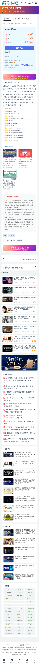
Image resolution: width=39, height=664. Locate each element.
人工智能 (19, 608)
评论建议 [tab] (17, 19)
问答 (19, 662)
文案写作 (16, 350)
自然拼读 (30, 630)
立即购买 (19, 48)
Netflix (19, 598)
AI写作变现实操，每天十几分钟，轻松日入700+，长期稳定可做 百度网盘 (25, 472)
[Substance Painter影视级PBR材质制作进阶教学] (7, 299)
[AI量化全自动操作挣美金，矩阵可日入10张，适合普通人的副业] (7, 339)
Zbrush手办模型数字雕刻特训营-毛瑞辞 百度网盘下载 (24, 548)
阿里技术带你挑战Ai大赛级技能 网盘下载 (24, 566)
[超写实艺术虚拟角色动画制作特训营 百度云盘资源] (7, 280)
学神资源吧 (21, 645)
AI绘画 (30, 589)
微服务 (30, 614)
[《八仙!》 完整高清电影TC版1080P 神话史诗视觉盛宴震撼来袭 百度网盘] (9, 517)
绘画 (19, 627)
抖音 (9, 617)
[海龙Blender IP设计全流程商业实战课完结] (7, 290)
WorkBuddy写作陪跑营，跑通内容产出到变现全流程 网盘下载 (24, 506)
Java (30, 595)
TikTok (8, 605)
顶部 (35, 662)
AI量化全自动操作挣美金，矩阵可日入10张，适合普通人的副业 (25, 462)
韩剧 (19, 633)
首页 (12, 24)
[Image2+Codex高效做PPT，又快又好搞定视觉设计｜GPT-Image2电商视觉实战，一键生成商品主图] (9, 499)
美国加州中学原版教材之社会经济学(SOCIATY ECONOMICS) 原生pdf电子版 (25, 576)
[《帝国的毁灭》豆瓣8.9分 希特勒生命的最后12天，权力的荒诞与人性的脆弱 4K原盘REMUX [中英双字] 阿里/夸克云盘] (9, 532)
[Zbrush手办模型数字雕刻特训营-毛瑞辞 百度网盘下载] (9, 550)
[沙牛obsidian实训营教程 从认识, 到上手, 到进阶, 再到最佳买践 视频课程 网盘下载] (9, 174)
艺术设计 (7, 11)
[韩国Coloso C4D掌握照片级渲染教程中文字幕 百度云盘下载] (7, 329)
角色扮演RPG (8, 633)
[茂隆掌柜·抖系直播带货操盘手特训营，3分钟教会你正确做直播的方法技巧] (9, 153)
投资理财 (16, 341)
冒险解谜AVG (30, 608)
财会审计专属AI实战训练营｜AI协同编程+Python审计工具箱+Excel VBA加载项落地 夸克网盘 (25, 454)
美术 (19, 630)
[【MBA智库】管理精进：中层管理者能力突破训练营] (9, 559)
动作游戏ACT (8, 611)
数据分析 (30, 617)
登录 (31, 3)
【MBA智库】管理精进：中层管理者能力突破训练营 (24, 557)
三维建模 (8, 608)
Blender (9, 592)
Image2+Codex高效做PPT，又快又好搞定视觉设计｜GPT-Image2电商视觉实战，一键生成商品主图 (25, 498)
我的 (27, 662)
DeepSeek (19, 595)
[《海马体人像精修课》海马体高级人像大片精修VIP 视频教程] (7, 309)
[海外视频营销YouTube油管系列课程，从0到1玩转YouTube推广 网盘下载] (25, 153)
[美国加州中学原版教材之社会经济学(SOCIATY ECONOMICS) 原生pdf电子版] (9, 576)
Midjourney (9, 598)
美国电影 (8, 630)
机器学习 (8, 620)
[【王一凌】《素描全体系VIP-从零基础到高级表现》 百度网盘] (7, 319)
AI (8, 589)
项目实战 (30, 633)
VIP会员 (12, 662)
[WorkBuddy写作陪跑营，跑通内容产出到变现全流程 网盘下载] (9, 508)
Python (9, 602)
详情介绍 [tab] (8, 19)
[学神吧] (3, 12)
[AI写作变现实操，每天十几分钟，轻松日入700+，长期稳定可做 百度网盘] (7, 348)
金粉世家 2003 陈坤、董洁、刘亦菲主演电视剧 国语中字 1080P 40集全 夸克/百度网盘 (24, 540)
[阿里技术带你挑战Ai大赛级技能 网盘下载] (9, 568)
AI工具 (19, 589)
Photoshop (30, 598)
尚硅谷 (8, 614)
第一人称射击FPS (8, 628)
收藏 (7, 240)
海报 (13, 240)
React (19, 602)
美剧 (30, 627)
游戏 (19, 624)
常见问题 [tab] (26, 19)
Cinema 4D (9, 595)
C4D (19, 592)
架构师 (30, 620)
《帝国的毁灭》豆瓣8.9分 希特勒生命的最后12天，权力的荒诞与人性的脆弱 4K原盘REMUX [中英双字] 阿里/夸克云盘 (24, 532)
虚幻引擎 (11, 235)
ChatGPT (30, 592)
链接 (20, 240)
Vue (19, 605)
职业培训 (17, 24)
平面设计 (19, 614)
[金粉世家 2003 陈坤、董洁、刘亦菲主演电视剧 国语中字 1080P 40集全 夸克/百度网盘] (9, 541)
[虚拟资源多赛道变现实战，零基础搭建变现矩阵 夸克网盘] (9, 490)
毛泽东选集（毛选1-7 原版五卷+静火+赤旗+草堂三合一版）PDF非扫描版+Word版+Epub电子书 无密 (19, 380)
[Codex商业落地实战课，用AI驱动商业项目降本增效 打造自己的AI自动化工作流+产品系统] (9, 481)
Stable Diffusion (30, 602)
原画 (19, 611)
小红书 (30, 611)
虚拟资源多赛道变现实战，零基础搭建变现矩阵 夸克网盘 (25, 489)
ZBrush (30, 605)
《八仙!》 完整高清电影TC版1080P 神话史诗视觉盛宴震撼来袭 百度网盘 (24, 516)
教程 (5, 235)
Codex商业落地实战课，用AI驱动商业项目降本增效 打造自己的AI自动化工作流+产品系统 (24, 481)
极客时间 (19, 620)
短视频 (30, 624)
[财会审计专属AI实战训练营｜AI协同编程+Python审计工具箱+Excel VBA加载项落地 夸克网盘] (9, 454)
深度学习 (8, 624)
